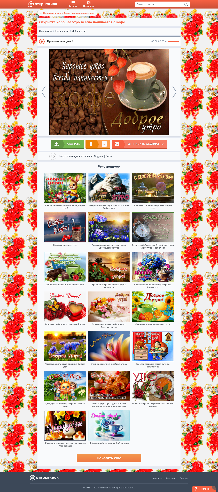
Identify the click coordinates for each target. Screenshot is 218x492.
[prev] (43, 92)
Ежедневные (62, 31)
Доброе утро (79, 31)
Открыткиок (45, 31)
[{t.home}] (44, 478)
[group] (109, 41)
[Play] (42, 41)
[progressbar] (173, 41)
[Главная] (43, 4)
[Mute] (166, 41)
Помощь (184, 478)
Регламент (171, 478)
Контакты (157, 478)
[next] (174, 92)
